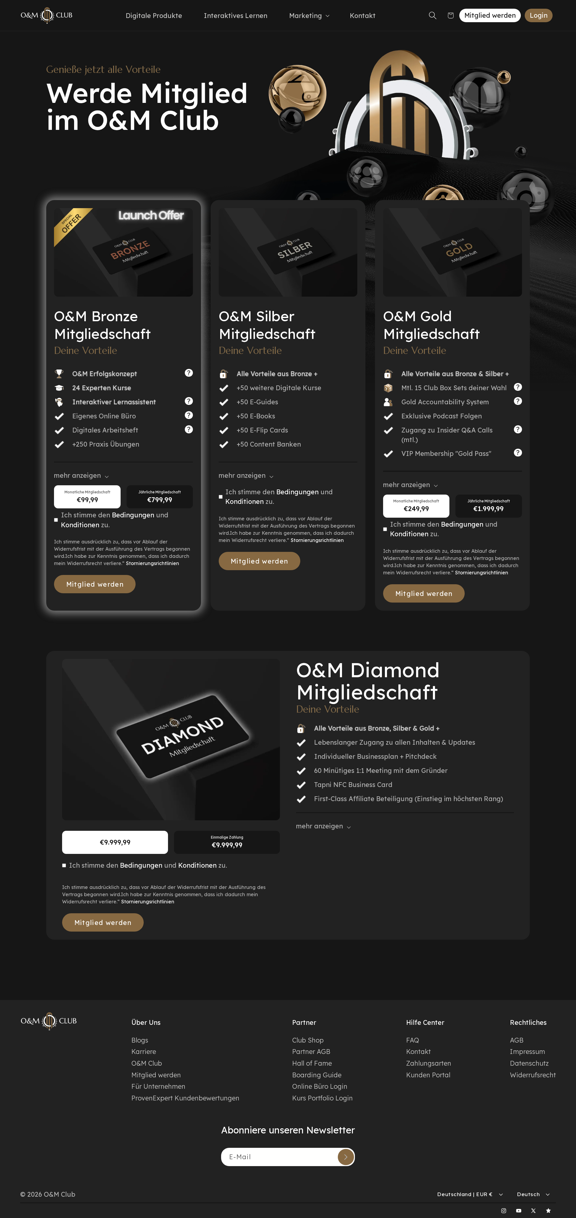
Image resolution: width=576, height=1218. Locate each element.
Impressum (527, 1051)
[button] (308, 15)
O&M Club (146, 1063)
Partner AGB (311, 1051)
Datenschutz (529, 1063)
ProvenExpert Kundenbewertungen (185, 1098)
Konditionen (80, 525)
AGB (517, 1040)
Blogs (139, 1040)
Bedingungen (134, 515)
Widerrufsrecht (533, 1075)
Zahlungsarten (428, 1063)
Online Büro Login (319, 1086)
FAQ (412, 1040)
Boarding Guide (316, 1075)
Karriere (143, 1051)
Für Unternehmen (158, 1086)
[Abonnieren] (346, 1157)
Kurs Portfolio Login (322, 1098)
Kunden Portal (428, 1075)
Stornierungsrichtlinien (152, 563)
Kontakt (418, 1051)
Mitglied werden (490, 15)
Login (539, 15)
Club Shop (308, 1040)
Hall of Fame (312, 1063)
